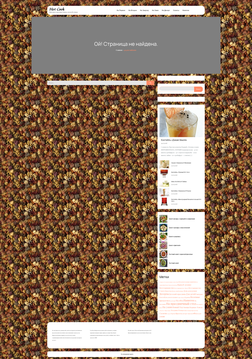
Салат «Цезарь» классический (179, 228)
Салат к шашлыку (174, 236)
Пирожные (167, 310)
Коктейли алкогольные (168, 297)
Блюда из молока (172, 285)
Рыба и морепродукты (191, 310)
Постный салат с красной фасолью (181, 254)
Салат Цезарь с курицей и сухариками (182, 219)
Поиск (198, 89)
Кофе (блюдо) (181, 297)
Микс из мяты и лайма (179, 181)
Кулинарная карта (127, 354)
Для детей (191, 294)
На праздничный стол (181, 303)
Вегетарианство (166, 288)
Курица (187, 297)
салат (199, 314)
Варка (180, 285)
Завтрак (199, 294)
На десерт (166, 10)
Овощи (186, 307)
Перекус (161, 310)
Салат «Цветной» (175, 245)
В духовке (187, 285)
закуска (190, 314)
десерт (184, 313)
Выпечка (168, 291)
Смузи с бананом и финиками (181, 163)
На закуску (144, 10)
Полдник (174, 310)
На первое (121, 10)
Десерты (164, 293)
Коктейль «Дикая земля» (174, 139)
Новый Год (177, 307)
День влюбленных (177, 291)
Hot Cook (56, 9)
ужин (162, 316)
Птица (180, 310)
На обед (179, 300)
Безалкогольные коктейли (171, 282)
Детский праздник (177, 294)
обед (195, 313)
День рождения (190, 291)
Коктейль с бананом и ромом (181, 191)
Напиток (189, 300)
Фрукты (178, 313)
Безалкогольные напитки (187, 282)
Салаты (176, 10)
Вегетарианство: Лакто (181, 288)
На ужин (155, 10)
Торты (173, 314)
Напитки (186, 10)
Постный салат (174, 263)
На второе (132, 10)
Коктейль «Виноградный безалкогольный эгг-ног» (186, 200)
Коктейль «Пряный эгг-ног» (180, 172)
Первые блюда (195, 307)
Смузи (168, 313)
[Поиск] (150, 83)
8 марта (161, 282)
